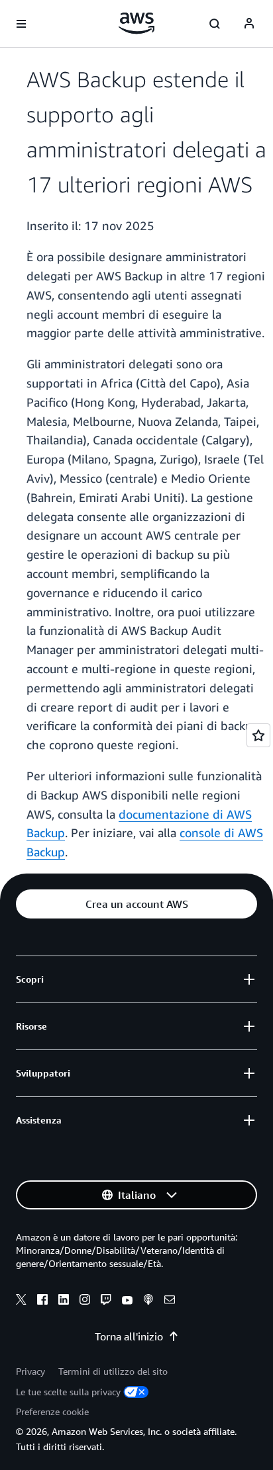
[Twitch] (106, 1301)
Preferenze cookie (52, 1411)
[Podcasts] (148, 1301)
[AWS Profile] (249, 24)
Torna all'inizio (129, 1336)
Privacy (30, 1371)
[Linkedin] (63, 1301)
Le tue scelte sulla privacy (68, 1391)
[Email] (169, 1301)
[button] (136, 904)
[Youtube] (127, 1301)
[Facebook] (42, 1301)
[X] (21, 1301)
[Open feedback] (258, 735)
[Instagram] (85, 1301)
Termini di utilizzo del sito (113, 1371)
